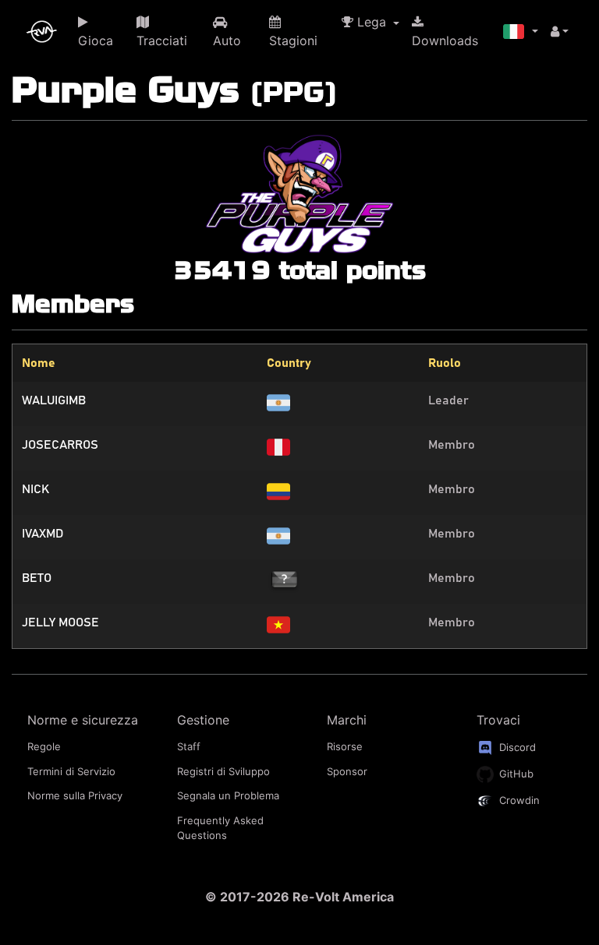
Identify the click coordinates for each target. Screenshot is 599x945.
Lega (371, 22)
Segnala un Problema (228, 795)
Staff (188, 746)
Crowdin (518, 800)
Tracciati (161, 40)
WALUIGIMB (54, 400)
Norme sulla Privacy (74, 795)
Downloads (445, 40)
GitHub (514, 773)
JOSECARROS (60, 445)
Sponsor (347, 771)
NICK (35, 489)
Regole (44, 746)
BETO (36, 578)
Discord (516, 747)
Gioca (95, 40)
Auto (227, 40)
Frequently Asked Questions (220, 828)
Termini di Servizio (71, 771)
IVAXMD (43, 533)
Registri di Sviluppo (223, 771)
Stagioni (293, 40)
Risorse (345, 746)
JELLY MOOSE (60, 622)
